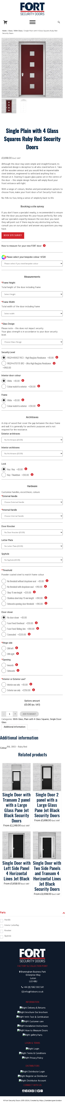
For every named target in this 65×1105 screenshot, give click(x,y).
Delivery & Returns (36, 1008)
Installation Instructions (36, 1026)
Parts (39, 1035)
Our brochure (41, 1012)
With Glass (18, 31)
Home (4, 31)
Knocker (7, 930)
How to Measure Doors (36, 1030)
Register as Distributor (36, 1076)
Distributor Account (36, 1081)
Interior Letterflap (11, 925)
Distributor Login (36, 1072)
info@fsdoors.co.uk (33, 992)
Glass (10, 31)
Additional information (14, 727)
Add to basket (29, 714)
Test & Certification (39, 1017)
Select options (17, 766)
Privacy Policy (36, 1058)
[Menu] (32, 22)
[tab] (14, 727)
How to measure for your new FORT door (22, 246)
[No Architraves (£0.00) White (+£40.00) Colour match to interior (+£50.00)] (32, 453)
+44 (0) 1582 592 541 (34, 987)
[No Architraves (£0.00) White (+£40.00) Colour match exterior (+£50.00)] (32, 440)
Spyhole (7, 935)
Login (36, 1049)
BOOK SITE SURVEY (13, 235)
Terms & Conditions (36, 1053)
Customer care (36, 1021)
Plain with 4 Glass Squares (36, 719)
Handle (7, 919)
